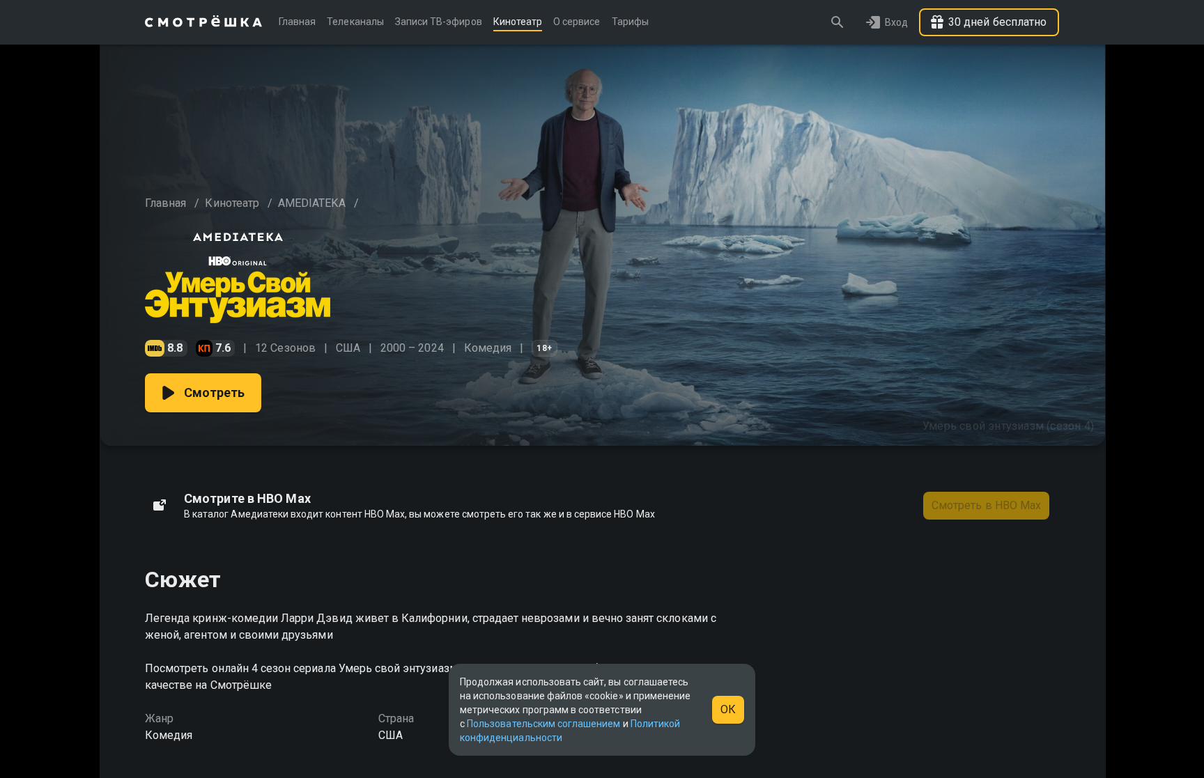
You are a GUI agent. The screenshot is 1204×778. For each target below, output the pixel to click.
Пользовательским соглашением (543, 723)
